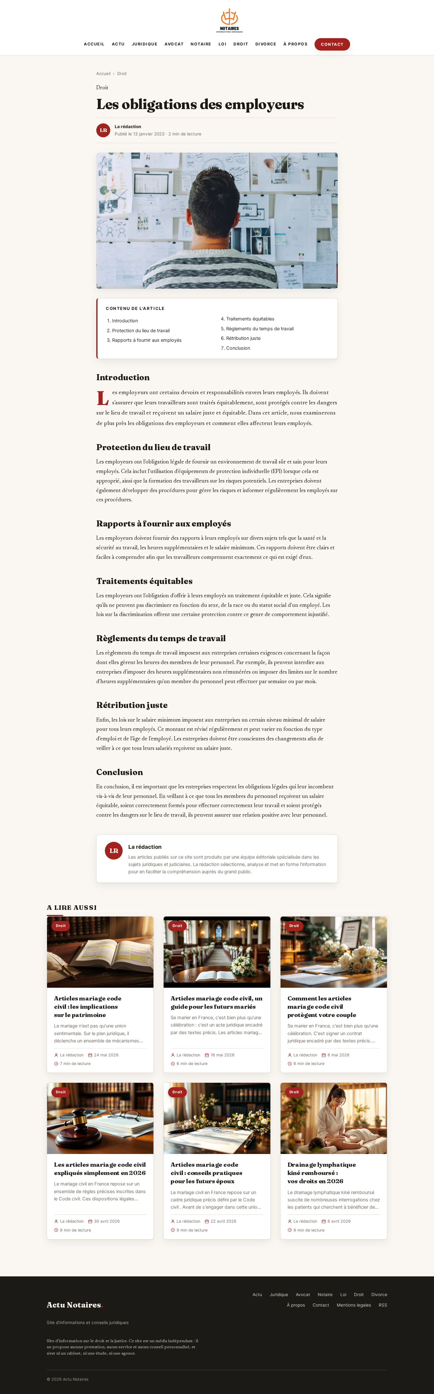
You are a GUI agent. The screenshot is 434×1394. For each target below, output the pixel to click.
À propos (295, 44)
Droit (241, 44)
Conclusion (238, 348)
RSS (383, 1305)
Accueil (94, 44)
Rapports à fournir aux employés (147, 340)
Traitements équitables (250, 319)
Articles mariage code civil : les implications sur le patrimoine (87, 1006)
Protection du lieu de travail (141, 330)
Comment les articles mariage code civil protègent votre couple (322, 1006)
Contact (332, 44)
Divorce (266, 44)
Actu (118, 44)
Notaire (201, 44)
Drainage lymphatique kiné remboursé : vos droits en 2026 (322, 1173)
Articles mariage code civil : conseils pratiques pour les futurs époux (206, 1173)
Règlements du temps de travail (260, 329)
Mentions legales (354, 1305)
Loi (223, 44)
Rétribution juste (243, 338)
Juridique (145, 44)
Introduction (125, 321)
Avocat (174, 44)
